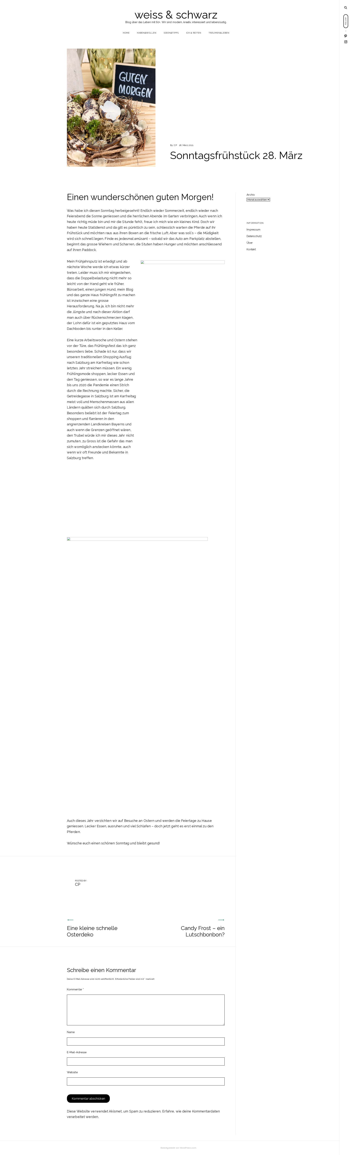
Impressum (254, 229)
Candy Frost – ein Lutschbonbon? (203, 931)
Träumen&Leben (219, 33)
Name (71, 1032)
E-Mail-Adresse (77, 1052)
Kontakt (251, 249)
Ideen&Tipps (171, 33)
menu (346, 7)
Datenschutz (254, 236)
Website (72, 1072)
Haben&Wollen (146, 33)
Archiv (251, 194)
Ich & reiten (193, 33)
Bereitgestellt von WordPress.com (178, 1148)
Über (250, 242)
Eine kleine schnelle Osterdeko (92, 931)
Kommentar (75, 989)
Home (126, 33)
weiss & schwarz (176, 14)
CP (175, 145)
